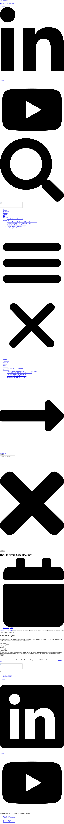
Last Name (3, 645)
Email (1, 647)
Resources (6, 220)
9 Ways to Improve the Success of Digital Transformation (22, 222)
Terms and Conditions (9, 817)
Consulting (6, 211)
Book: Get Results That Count (15, 219)
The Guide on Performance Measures (16, 225)
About (5, 214)
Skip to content (4, 0)
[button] (32, 294)
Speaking (5, 213)
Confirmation (3, 650)
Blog (4, 216)
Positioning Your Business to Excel (16, 228)
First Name (3, 643)
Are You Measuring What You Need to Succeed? (19, 223)
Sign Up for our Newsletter (7, 3)
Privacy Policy (7, 816)
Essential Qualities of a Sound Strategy (17, 226)
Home (5, 210)
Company (3, 649)
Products (5, 217)
